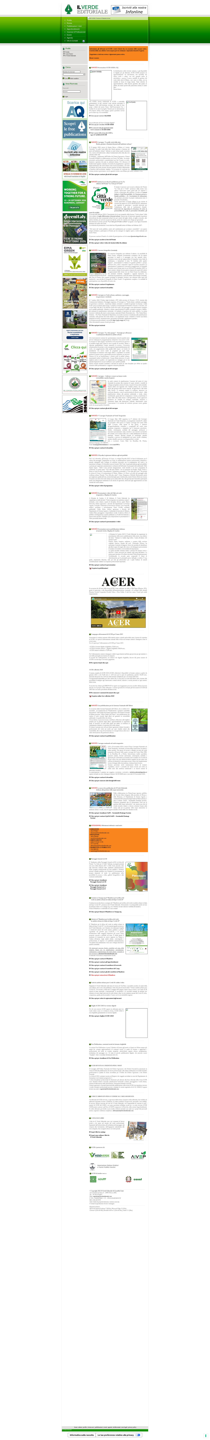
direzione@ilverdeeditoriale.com (100, 833)
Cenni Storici (69, 54)
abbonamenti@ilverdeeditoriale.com (101, 845)
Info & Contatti (72, 41)
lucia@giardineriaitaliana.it (100, 444)
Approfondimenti (73, 29)
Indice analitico (74, 78)
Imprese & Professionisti (76, 32)
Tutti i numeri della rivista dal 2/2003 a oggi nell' (101, 134)
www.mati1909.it (115, 444)
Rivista (69, 23)
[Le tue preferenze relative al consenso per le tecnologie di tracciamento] (205, 1435)
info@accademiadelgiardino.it (138, 772)
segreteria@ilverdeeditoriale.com (109, 1089)
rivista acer (91, 1427)
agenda (110, 1427)
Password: (66, 88)
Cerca (66, 78)
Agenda (70, 38)
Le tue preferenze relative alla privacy (116, 1435)
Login (66, 96)
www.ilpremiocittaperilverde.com (136, 236)
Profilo (69, 20)
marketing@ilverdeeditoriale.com (100, 851)
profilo (85, 1427)
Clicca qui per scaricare (101, 116)
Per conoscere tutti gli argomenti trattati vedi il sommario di (101, 129)
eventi (105, 1427)
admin (80, 1427)
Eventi (69, 35)
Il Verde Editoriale (70, 56)
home (75, 1427)
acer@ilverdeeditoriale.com (98, 838)
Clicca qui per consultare (102, 124)
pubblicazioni (99, 1427)
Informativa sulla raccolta (82, 1435)
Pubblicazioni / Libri (74, 26)
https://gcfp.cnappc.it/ (119, 320)
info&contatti (116, 1427)
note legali (124, 1427)
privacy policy (132, 1427)
